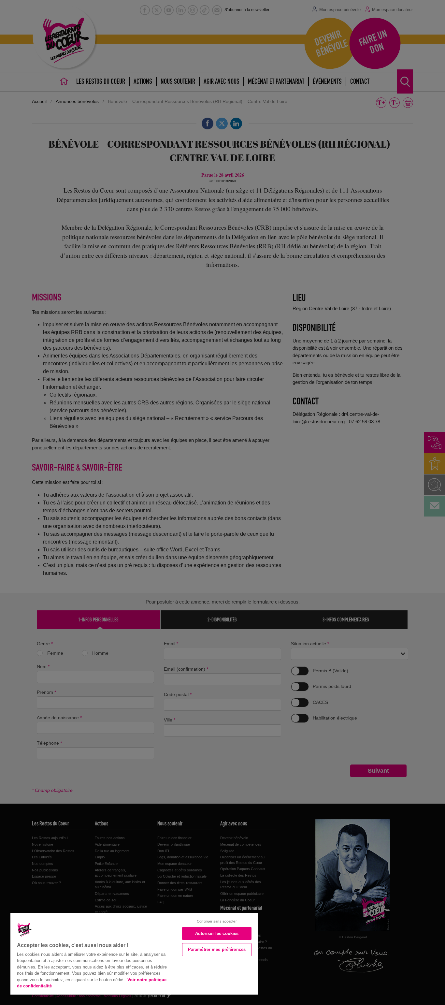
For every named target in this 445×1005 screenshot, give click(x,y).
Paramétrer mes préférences (217, 949)
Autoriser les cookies (217, 933)
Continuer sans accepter (217, 921)
